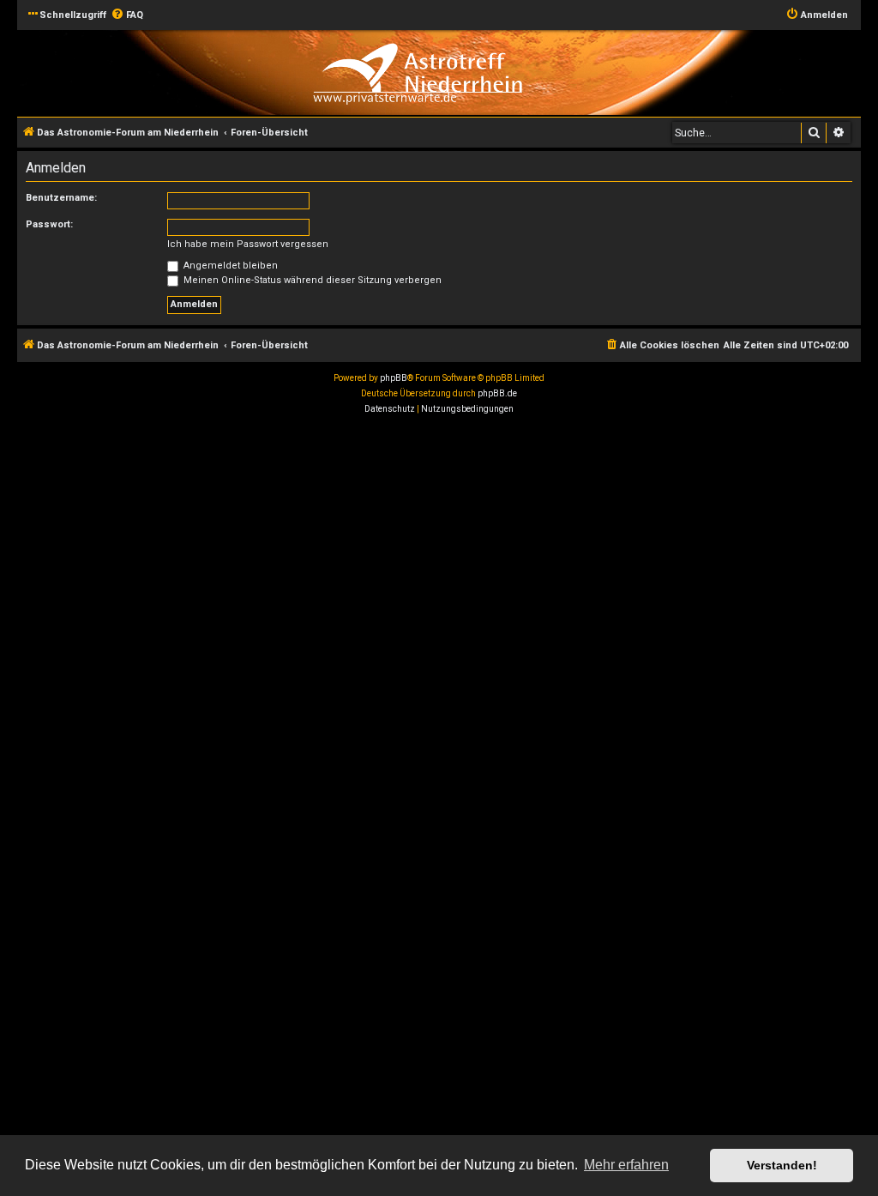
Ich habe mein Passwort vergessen (247, 244)
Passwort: (49, 224)
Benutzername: (61, 197)
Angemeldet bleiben (229, 265)
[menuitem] (127, 15)
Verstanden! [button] (782, 1165)
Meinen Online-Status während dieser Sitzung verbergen (311, 280)
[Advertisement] (439, 550)
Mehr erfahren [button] (626, 1164)
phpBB (393, 378)
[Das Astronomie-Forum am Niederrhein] (417, 72)
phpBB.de (497, 393)
